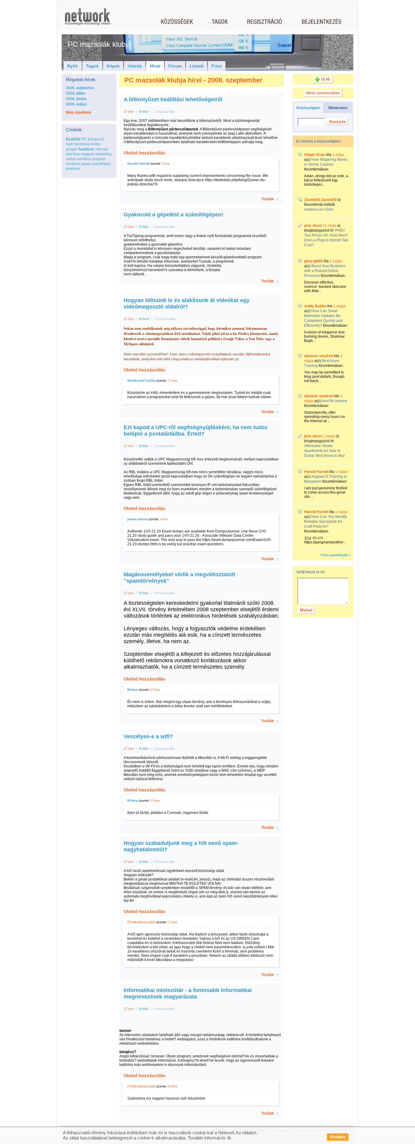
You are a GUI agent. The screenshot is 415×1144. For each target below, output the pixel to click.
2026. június (76, 99)
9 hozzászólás (164, 861)
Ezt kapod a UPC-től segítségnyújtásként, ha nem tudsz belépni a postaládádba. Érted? (196, 430)
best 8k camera (334, 401)
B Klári (143, 111)
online (71, 159)
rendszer (73, 164)
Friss (216, 66)
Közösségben (308, 108)
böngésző (96, 139)
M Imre (144, 319)
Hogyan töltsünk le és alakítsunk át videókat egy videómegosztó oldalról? (186, 303)
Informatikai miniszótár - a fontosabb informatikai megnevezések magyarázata (188, 993)
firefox (96, 144)
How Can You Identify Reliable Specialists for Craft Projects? (325, 522)
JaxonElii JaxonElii (320, 200)
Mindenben (337, 108)
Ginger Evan (314, 155)
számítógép (101, 164)
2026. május (76, 104)
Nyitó (72, 66)
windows (73, 169)
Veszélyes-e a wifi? (148, 736)
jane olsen (313, 225)
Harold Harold (138, 163)
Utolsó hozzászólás (144, 152)
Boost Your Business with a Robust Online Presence (324, 271)
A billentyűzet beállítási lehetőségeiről (173, 99)
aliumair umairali (318, 356)
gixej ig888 (313, 261)
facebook (82, 144)
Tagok (92, 66)
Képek (113, 66)
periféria (84, 159)
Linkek (197, 66)
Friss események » (335, 555)
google (71, 149)
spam (86, 164)
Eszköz (73, 138)
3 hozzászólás (165, 319)
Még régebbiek (78, 112)
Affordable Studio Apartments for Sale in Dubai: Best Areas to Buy (324, 451)
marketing (103, 154)
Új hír (325, 79)
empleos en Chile (318, 209)
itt (229, 1137)
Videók (135, 66)
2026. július (75, 93)
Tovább (267, 199)
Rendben (337, 1137)
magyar (88, 154)
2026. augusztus (80, 88)
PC (84, 139)
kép (69, 154)
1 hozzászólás (164, 111)
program (99, 159)
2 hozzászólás (164, 748)
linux (77, 154)
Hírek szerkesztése (323, 93)
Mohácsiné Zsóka (141, 380)
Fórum (175, 66)
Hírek (155, 66)
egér (70, 144)
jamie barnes (137, 519)
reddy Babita (315, 306)
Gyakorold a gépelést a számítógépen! (173, 215)
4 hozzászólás (164, 593)
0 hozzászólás (164, 227)
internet (101, 149)
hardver (86, 148)
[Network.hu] (87, 19)
